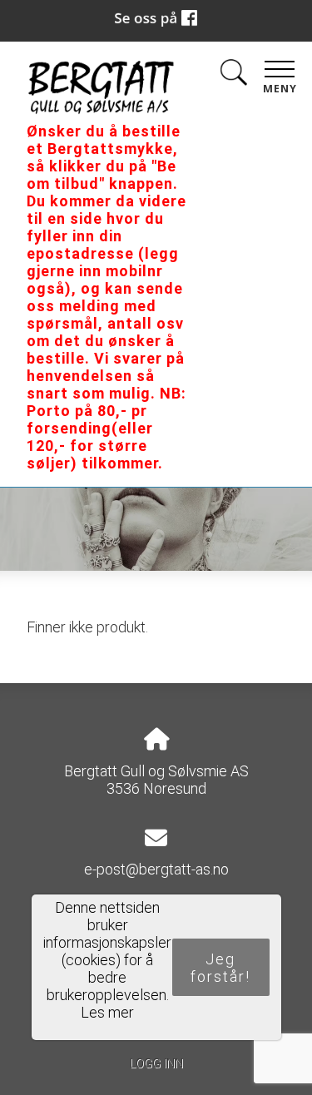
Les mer (107, 1012)
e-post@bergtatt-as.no (156, 869)
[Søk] (233, 75)
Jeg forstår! (220, 967)
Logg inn (156, 1064)
